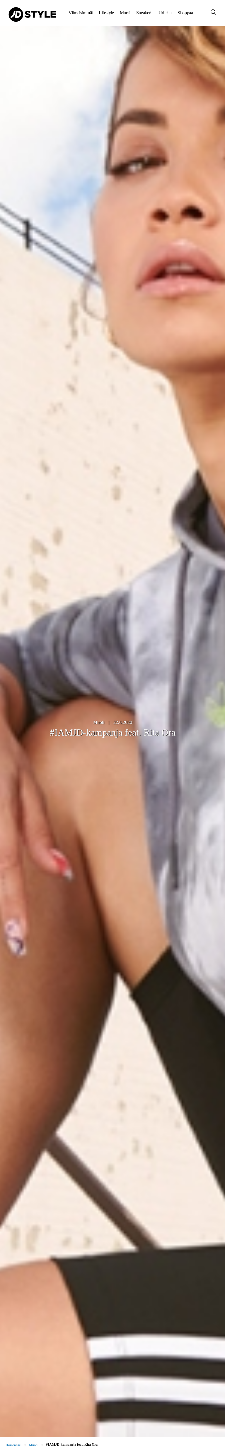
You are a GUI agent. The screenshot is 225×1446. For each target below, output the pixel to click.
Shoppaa (185, 12)
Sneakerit (144, 12)
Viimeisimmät (81, 12)
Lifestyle (106, 12)
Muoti (125, 12)
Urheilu (165, 12)
